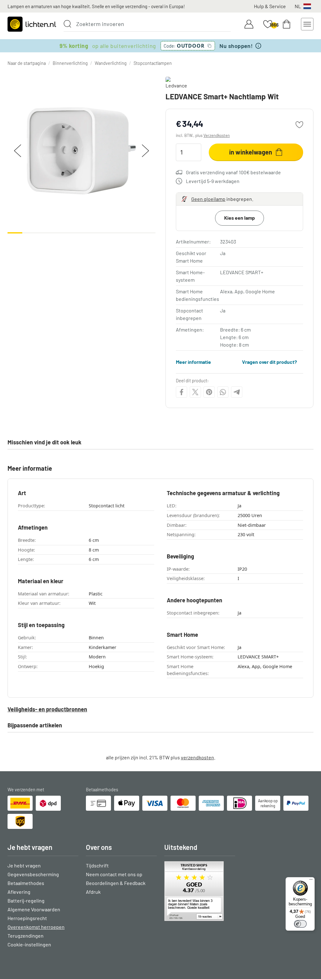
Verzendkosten (216, 135)
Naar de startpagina (27, 63)
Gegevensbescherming (33, 874)
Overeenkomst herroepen (36, 927)
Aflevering (19, 892)
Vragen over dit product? (269, 362)
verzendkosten (197, 757)
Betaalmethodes (26, 883)
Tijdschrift (97, 865)
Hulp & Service (270, 6)
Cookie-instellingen (29, 944)
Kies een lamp (239, 218)
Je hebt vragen (24, 865)
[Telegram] (236, 392)
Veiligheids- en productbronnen (47, 709)
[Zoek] (67, 24)
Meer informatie (193, 362)
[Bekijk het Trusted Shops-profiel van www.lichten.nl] (199, 891)
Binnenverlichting (70, 63)
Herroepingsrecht (27, 918)
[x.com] (195, 392)
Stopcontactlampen (153, 63)
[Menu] (311, 881)
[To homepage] (32, 24)
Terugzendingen (26, 936)
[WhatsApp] (223, 392)
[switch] (300, 924)
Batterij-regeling (26, 900)
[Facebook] (181, 392)
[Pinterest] (209, 392)
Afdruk (93, 892)
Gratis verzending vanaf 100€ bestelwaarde (233, 172)
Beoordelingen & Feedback (115, 883)
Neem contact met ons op (114, 874)
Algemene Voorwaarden (34, 909)
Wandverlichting (111, 63)
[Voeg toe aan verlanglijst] (299, 124)
